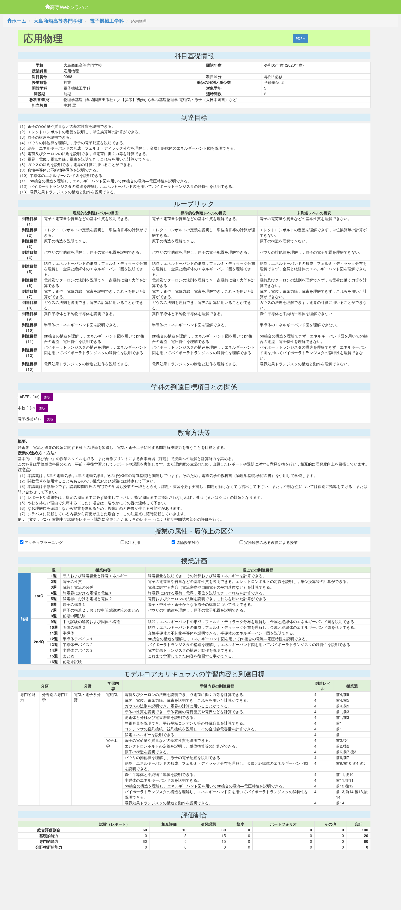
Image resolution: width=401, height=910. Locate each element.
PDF (299, 38)
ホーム (19, 20)
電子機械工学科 (107, 20)
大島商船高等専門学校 (58, 20)
